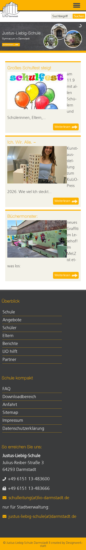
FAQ (6, 389)
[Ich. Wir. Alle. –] (37, 164)
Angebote (12, 320)
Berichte (10, 343)
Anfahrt (10, 404)
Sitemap (10, 412)
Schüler (9, 328)
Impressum (13, 420)
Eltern (8, 336)
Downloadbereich (19, 397)
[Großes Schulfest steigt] (37, 90)
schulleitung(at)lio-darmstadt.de (39, 498)
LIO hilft (10, 351)
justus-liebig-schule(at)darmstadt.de (42, 516)
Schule (9, 312)
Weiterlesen (62, 126)
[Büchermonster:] (37, 239)
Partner (9, 359)
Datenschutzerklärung (23, 428)
